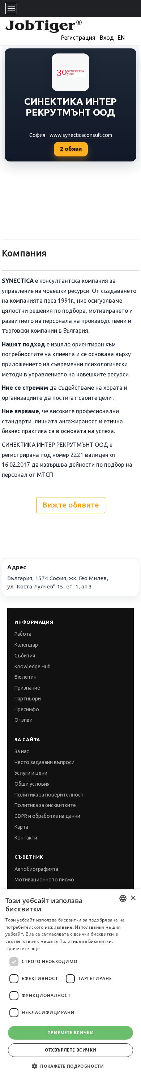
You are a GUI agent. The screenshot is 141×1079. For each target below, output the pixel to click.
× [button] (133, 898)
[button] (70, 1066)
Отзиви (23, 720)
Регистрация (78, 37)
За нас (21, 751)
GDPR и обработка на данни (47, 816)
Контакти (25, 838)
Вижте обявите (70, 505)
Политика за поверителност (49, 795)
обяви (71, 149)
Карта (21, 827)
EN (121, 37)
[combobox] (123, 898)
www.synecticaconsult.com (81, 135)
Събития (24, 656)
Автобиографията (36, 869)
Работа (22, 634)
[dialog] (70, 984)
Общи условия (32, 784)
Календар (26, 645)
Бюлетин (25, 677)
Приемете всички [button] (70, 1033)
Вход (107, 37)
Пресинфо (26, 709)
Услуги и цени (30, 773)
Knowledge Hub (32, 666)
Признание (27, 688)
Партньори (27, 699)
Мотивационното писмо (44, 879)
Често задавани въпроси (44, 762)
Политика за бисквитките (45, 805)
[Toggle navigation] (11, 8)
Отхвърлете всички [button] (71, 1050)
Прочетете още (22, 948)
